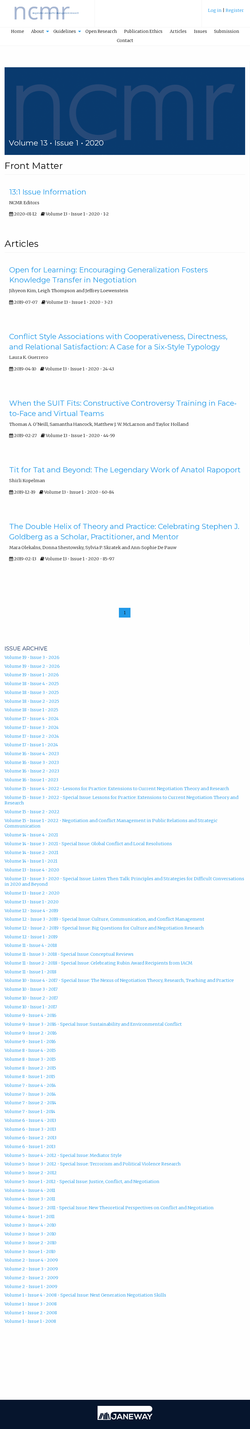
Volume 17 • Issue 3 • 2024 (32, 727)
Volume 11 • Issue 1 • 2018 (30, 972)
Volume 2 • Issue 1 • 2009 (31, 1286)
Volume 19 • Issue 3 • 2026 (32, 657)
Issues (200, 31)
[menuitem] (226, 13)
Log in (215, 10)
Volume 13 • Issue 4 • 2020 (32, 870)
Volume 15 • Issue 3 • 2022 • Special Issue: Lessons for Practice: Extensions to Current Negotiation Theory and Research (121, 800)
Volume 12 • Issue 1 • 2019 (31, 937)
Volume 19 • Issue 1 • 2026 (32, 675)
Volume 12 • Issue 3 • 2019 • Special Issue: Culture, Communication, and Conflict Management (104, 919)
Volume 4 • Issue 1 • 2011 (30, 1216)
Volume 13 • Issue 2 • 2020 (32, 893)
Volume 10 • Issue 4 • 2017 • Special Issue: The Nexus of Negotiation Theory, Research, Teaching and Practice (119, 980)
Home (17, 31)
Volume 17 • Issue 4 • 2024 (32, 718)
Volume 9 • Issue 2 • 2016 (31, 1033)
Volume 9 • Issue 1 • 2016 (30, 1041)
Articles (178, 31)
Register (235, 10)
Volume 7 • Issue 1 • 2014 (30, 1111)
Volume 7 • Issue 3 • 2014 (30, 1094)
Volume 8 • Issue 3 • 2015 (30, 1059)
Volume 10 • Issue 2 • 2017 (31, 998)
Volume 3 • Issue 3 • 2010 (30, 1234)
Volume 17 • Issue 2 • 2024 (32, 736)
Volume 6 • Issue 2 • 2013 (30, 1137)
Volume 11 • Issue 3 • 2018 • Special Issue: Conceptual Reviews (69, 954)
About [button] (37, 31)
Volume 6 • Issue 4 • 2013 (30, 1120)
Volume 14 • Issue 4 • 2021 (31, 835)
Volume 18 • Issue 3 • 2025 (32, 692)
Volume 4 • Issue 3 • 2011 (30, 1199)
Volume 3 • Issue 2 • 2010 (30, 1242)
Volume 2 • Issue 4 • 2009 (31, 1260)
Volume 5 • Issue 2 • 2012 (31, 1172)
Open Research (101, 31)
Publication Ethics (143, 31)
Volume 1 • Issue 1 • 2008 (30, 1321)
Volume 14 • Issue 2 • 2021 (31, 852)
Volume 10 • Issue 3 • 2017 (31, 989)
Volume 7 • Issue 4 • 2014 (30, 1085)
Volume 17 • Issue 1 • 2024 (31, 745)
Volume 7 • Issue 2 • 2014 (30, 1102)
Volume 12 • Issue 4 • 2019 (31, 910)
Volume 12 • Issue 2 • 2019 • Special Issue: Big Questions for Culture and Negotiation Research (104, 928)
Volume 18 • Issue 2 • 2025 (32, 701)
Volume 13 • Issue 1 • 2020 (32, 902)
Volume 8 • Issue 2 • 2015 (30, 1068)
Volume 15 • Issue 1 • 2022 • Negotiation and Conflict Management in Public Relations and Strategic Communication (111, 823)
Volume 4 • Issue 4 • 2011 (30, 1190)
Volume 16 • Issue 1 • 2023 (31, 780)
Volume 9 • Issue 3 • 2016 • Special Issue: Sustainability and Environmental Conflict (93, 1024)
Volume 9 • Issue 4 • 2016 (30, 1015)
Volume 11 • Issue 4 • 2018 (31, 945)
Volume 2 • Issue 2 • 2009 (31, 1277)
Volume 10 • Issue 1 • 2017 (31, 1007)
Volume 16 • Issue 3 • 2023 (32, 762)
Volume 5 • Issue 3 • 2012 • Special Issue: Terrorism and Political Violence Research (93, 1164)
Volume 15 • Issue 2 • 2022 (32, 811)
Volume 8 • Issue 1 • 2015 (30, 1076)
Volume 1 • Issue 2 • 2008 (31, 1312)
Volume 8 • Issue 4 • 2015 (30, 1050)
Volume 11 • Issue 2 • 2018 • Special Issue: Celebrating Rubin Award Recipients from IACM (98, 963)
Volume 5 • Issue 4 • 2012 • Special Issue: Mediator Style (63, 1155)
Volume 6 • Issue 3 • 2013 (30, 1129)
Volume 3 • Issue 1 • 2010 (30, 1251)
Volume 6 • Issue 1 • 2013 (30, 1146)
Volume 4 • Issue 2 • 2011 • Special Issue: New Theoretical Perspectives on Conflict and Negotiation (109, 1207)
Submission (226, 31)
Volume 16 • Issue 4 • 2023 (32, 753)
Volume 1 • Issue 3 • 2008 (31, 1304)
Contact (125, 40)
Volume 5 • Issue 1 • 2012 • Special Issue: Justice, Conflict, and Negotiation (82, 1181)
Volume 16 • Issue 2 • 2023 (32, 771)
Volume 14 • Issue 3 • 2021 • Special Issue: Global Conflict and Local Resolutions (88, 843)
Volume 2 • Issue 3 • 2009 (31, 1269)
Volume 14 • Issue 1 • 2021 (31, 861)
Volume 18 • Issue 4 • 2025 (32, 683)
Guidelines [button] (64, 31)
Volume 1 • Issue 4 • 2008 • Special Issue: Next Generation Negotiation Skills (85, 1295)
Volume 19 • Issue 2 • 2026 (32, 666)
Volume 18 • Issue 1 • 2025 (31, 710)
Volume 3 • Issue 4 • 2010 (30, 1225)
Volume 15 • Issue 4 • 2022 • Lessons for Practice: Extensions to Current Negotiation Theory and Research (117, 788)
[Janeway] (125, 1418)
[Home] (47, 16)
